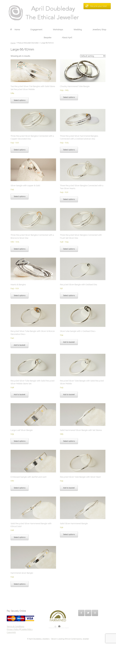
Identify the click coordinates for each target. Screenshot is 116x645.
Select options (19, 100)
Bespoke (47, 37)
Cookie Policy (27, 629)
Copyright (11, 632)
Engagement (36, 29)
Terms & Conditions (15, 626)
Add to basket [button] (19, 345)
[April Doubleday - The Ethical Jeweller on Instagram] (95, 613)
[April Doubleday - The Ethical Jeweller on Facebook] (81, 613)
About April (67, 37)
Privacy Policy (13, 629)
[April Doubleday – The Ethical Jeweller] (58, 13)
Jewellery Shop (99, 29)
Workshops (58, 29)
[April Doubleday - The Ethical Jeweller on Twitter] (88, 613)
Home (17, 29)
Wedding (78, 29)
